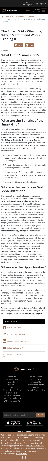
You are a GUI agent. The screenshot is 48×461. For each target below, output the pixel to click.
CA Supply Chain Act (12, 401)
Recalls (36, 387)
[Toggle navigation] (44, 10)
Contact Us (36, 382)
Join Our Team (36, 379)
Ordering (12, 382)
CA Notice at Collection (12, 395)
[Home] (2, 17)
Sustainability (36, 377)
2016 (39, 17)
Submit (40, 415)
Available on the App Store (13, 423)
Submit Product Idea (36, 390)
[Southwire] (10, 10)
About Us (9, 17)
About (12, 387)
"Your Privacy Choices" (35, 445)
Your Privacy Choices (12, 398)
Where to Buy (12, 379)
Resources (12, 385)
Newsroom (20, 17)
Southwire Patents (36, 385)
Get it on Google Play (34, 423)
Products (12, 377)
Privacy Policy (21, 453)
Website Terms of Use (12, 390)
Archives (30, 17)
